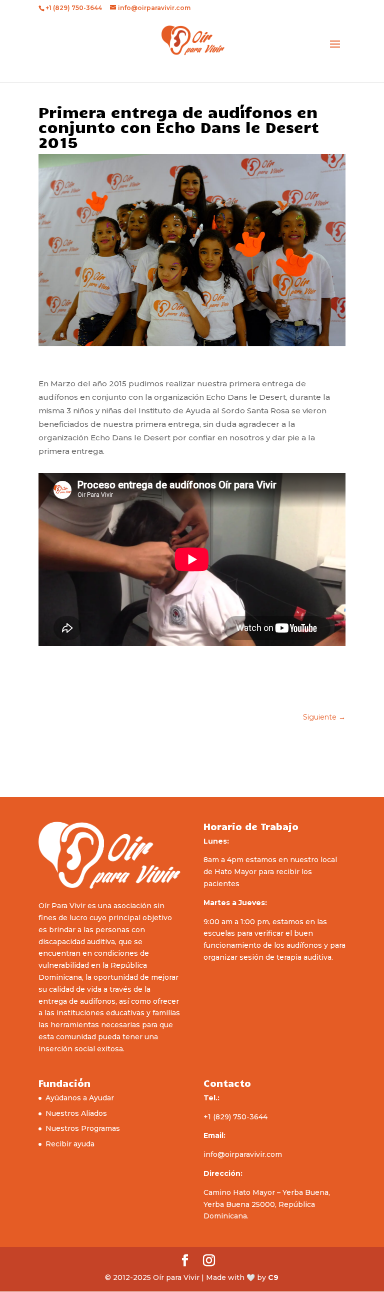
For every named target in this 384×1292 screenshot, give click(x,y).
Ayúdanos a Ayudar (80, 1097)
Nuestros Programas (83, 1128)
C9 (273, 1277)
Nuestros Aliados (76, 1113)
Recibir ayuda (70, 1143)
